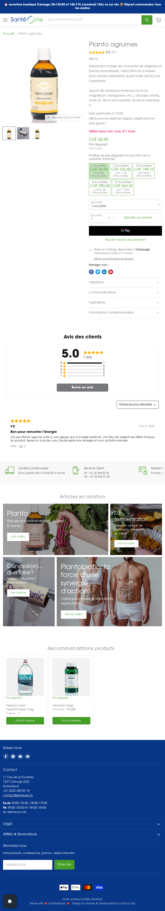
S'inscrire (64, 864)
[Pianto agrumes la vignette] (9, 133)
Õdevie (10, 713)
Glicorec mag (63, 705)
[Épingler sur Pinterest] (110, 271)
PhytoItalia (59, 709)
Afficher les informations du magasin (114, 258)
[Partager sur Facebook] (91, 271)
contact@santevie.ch (18, 795)
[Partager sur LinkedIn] (104, 271)
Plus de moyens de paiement (125, 240)
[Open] (10, 901)
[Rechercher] (146, 20)
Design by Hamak (83, 903)
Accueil (8, 33)
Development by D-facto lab (116, 903)
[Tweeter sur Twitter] (97, 271)
